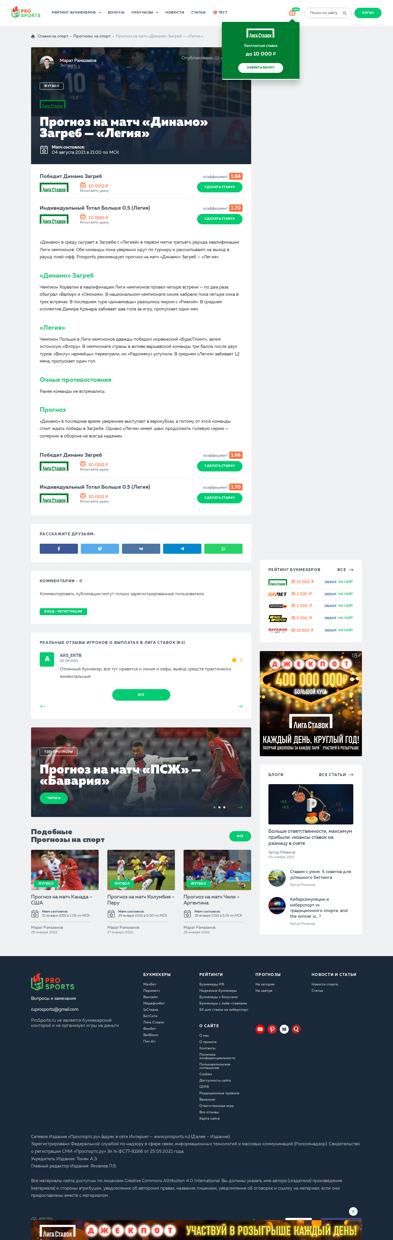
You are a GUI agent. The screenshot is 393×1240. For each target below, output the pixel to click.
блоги (276, 775)
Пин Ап (149, 1041)
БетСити (150, 1016)
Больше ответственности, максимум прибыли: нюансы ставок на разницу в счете (310, 837)
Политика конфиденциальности (217, 1056)
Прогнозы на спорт (91, 36)
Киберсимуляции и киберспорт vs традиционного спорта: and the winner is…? (319, 908)
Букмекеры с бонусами (218, 997)
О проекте (208, 1042)
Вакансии (207, 1099)
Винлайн (150, 997)
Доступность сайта (215, 1080)
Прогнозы (142, 12)
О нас (204, 1036)
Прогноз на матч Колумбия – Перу (141, 900)
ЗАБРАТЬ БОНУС (260, 67)
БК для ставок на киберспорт (224, 1010)
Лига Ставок (153, 1022)
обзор (331, 582)
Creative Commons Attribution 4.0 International (172, 1181)
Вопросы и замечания (53, 999)
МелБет (150, 984)
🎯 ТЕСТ (220, 12)
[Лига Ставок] (53, 104)
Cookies (205, 1074)
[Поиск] (344, 13)
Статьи (198, 12)
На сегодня (264, 984)
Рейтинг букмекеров (74, 12)
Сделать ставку (220, 187)
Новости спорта (325, 984)
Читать (53, 798)
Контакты (207, 1048)
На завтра (263, 991)
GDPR (204, 1087)
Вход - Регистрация (63, 611)
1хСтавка (150, 1010)
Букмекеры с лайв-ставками (223, 1003)
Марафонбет (154, 1003)
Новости (174, 12)
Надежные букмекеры (218, 991)
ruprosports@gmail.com (54, 1010)
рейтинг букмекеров (294, 570)
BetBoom (151, 1035)
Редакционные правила (219, 1093)
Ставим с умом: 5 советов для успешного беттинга (320, 875)
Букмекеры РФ (211, 984)
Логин (368, 13)
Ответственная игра (216, 1106)
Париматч (151, 991)
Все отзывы (209, 1112)
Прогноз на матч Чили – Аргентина (212, 900)
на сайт (345, 582)
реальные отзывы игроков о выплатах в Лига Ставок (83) (112, 643)
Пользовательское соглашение (214, 1066)
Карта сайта (209, 1118)
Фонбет (149, 1029)
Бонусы (116, 12)
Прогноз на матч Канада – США (61, 900)
